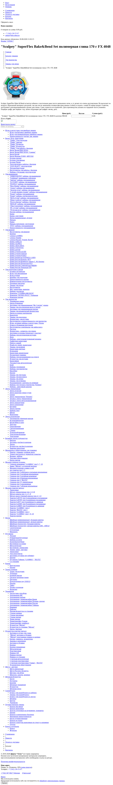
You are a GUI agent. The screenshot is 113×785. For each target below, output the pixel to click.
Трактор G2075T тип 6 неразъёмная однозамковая (28, 498)
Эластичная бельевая (17, 434)
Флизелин (13, 589)
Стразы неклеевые (17, 615)
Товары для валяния (17, 347)
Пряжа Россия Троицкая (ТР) (21, 267)
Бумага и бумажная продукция (21, 325)
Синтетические (15, 528)
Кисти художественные (18, 718)
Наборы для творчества (18, 369)
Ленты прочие (15, 408)
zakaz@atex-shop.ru (12, 35)
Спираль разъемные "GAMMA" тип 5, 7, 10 (26, 464)
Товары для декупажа (18, 375)
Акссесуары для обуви (18, 593)
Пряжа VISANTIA (17, 248)
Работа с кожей (15, 343)
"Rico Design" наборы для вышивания (24, 186)
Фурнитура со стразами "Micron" (22, 627)
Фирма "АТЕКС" (7, 41)
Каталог (8, 16)
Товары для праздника (18, 317)
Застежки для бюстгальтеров (20, 442)
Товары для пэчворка (18, 381)
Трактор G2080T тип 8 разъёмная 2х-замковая (27, 506)
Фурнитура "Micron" (17, 625)
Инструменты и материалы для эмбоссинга (26, 327)
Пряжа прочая (15, 250)
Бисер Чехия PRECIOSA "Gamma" (23, 152)
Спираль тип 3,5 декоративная (21, 482)
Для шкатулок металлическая (21, 363)
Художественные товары (14, 705)
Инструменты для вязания (19, 232)
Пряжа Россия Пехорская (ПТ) (21, 263)
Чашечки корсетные (17, 448)
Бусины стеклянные (17, 160)
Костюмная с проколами (19, 548)
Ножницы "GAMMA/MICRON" (22, 293)
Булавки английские (17, 271)
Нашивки (13, 607)
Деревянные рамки (17, 301)
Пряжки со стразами (17, 657)
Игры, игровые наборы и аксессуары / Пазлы (27, 323)
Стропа (12, 430)
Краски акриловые (17, 709)
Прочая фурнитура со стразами (21, 611)
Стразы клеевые (16, 613)
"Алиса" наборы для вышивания (22, 188)
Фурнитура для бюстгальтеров (21, 446)
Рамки (12, 222)
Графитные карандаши (18, 341)
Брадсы (12, 701)
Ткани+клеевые (11, 569)
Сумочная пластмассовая (19, 661)
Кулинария (14, 351)
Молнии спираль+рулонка (15, 462)
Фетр (12, 337)
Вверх (3, 777)
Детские (13, 536)
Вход (7, 3)
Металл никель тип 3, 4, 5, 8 (20, 494)
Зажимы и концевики (18, 641)
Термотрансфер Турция (18, 621)
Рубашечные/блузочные (19, 538)
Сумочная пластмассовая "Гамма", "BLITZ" (26, 663)
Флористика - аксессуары (19, 319)
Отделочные (14, 530)
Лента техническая (12, 416)
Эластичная (14, 436)
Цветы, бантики (16, 629)
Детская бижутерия (17, 168)
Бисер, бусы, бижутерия (14, 138)
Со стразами (14, 561)
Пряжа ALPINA (16, 244)
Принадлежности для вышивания (22, 228)
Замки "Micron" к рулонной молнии (23, 466)
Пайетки (13, 609)
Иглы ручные (15, 275)
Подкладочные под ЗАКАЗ (20, 581)
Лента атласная (15, 391)
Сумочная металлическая (19, 659)
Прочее (12, 373)
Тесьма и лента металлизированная (23, 401)
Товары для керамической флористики (24, 311)
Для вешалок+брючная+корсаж (21, 418)
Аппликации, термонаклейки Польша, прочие (27, 601)
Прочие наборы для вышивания (22, 212)
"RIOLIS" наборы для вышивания (22, 204)
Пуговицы (9, 534)
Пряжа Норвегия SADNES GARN (23, 258)
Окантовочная (15, 426)
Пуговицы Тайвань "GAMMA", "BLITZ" (25, 559)
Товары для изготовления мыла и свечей (25, 307)
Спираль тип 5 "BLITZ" (19, 480)
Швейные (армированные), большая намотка (27, 520)
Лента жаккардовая (17, 403)
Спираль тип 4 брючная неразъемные (24, 478)
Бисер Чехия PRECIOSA (19, 150)
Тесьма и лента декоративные (21, 399)
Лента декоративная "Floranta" (21, 397)
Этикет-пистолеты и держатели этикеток (25, 454)
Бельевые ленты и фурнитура (16, 438)
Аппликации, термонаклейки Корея (23, 599)
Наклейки (13, 371)
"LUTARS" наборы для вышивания (23, 182)
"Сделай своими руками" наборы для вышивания (28, 192)
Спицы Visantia (15, 238)
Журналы (13, 730)
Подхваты (13, 681)
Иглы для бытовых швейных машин (23, 132)
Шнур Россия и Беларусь (19, 671)
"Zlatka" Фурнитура (17, 146)
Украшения (9, 591)
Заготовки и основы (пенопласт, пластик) (25, 333)
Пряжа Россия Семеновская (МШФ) (23, 265)
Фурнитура (14, 687)
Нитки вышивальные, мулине (21, 218)
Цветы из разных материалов (21, 313)
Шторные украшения (18, 685)
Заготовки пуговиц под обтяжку (22, 556)
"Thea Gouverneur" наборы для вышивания (26, 206)
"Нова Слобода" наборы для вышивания (25, 200)
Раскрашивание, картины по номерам (24, 383)
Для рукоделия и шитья (14, 269)
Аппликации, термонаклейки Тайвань (24, 605)
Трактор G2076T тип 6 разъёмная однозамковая (27, 500)
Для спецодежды (16, 554)
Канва (12, 214)
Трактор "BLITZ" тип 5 (18, 510)
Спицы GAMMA (16, 236)
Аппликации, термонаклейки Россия (24, 603)
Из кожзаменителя (17, 420)
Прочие (12, 558)
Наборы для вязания (17, 367)
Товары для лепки (12, 64)
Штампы (13, 699)
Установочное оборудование (20, 665)
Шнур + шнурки (11, 667)
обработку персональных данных (52, 781)
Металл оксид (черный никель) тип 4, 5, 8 (25, 496)
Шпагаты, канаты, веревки (20, 675)
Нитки (7, 518)
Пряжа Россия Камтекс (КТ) (20, 259)
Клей (12, 365)
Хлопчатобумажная (17, 432)
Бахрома (13, 683)
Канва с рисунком (16, 216)
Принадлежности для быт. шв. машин (24, 136)
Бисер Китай (14, 154)
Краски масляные (16, 707)
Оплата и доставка (12, 14)
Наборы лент (15, 410)
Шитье (12, 412)
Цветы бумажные (16, 303)
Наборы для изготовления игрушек (23, 335)
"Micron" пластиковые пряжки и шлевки (25, 637)
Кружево (13, 407)
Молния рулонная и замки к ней (22, 468)
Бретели (13, 440)
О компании (10, 10)
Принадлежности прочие (19, 279)
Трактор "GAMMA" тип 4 (19, 508)
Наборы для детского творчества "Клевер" (26, 385)
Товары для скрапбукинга (19, 695)
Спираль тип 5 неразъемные (20, 484)
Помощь (8, 7)
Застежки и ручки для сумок (20, 633)
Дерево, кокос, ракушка (18, 550)
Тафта (12, 585)
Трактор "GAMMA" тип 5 (19, 512)
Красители (14, 315)
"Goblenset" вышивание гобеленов (23, 178)
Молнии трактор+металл (14, 488)
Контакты (9, 18)
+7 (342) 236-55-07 (15, 769)
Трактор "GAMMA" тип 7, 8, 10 (22, 514)
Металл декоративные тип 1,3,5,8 (22, 492)
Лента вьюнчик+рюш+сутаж (20, 393)
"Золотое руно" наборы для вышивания (25, 190)
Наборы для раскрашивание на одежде (24, 357)
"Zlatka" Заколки (16, 142)
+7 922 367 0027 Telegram (10, 773)
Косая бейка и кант (17, 422)
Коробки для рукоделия (18, 277)
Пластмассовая (15, 651)
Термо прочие (15, 619)
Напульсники (15, 565)
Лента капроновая (16, 405)
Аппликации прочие (17, 597)
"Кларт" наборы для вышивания (22, 194)
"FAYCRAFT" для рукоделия (21, 166)
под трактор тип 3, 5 (17, 470)
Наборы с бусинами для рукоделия (23, 172)
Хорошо (4, 783)
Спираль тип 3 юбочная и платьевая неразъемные (28, 472)
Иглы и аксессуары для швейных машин (20, 130)
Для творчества (11, 60)
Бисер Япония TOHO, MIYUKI (21, 156)
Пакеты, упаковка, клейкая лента (22, 452)
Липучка (13, 424)
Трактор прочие (16, 516)
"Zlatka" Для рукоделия (18, 140)
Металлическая (15, 649)
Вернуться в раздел (8, 124)
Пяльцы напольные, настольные (22, 224)
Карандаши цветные (17, 349)
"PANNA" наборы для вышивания (23, 184)
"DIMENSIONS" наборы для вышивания (25, 176)
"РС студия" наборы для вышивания (23, 208)
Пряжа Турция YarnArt (18, 254)
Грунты (12, 724)
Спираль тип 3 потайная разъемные (23, 476)
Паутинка (13, 579)
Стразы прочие (15, 617)
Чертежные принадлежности (20, 716)
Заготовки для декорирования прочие (24, 309)
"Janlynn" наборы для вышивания (22, 180)
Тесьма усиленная (16, 587)
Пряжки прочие (16, 655)
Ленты (12, 444)
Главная (8, 52)
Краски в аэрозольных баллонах (22, 714)
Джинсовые (14, 490)
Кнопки (13, 645)
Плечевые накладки (17, 283)
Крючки (13, 234)
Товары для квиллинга (18, 377)
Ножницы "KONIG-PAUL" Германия (24, 295)
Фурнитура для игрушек (19, 359)
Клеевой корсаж (16, 575)
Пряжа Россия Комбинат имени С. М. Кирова (27, 261)
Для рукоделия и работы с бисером (23, 164)
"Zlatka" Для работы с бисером (21, 148)
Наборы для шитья (17, 291)
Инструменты (15, 287)
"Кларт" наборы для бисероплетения (23, 196)
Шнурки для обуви (17, 673)
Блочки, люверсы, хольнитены (21, 639)
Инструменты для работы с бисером (23, 170)
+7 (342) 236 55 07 (12, 33)
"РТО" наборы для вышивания (21, 226)
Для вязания (9, 230)
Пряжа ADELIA (16, 242)
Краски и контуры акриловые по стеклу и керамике (29, 722)
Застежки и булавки (17, 643)
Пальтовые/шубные (17, 542)
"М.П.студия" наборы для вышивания (24, 198)
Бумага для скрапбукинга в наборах (23, 693)
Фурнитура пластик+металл (15, 631)
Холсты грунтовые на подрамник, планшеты (27, 710)
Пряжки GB (14, 653)
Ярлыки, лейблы (16, 456)
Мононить (14, 532)
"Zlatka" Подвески (17, 144)
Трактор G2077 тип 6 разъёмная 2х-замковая (26, 502)
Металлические (15, 546)
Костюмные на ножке (18, 544)
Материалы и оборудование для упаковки (21, 450)
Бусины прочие (15, 158)
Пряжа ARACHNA (17, 246)
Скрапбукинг (10, 691)
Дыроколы (14, 703)
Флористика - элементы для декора (23, 331)
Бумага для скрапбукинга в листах (23, 697)
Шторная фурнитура (13, 677)
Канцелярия (14, 361)
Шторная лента (15, 689)
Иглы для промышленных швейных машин (26, 134)
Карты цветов (15, 460)
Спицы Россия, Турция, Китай (21, 240)
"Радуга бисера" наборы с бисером (23, 202)
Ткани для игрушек (17, 571)
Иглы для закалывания (18, 273)
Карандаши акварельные (19, 353)
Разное (7, 563)
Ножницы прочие (16, 297)
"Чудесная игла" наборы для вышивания (25, 210)
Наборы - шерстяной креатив (21, 387)
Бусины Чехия (15, 162)
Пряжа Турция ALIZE (18, 252)
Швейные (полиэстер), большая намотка (25, 524)
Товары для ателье (17, 285)
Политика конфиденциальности (13, 761)
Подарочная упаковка (18, 355)
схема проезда (26, 767)
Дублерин (13, 573)
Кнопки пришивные (17, 647)
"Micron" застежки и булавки (20, 635)
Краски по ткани (16, 720)
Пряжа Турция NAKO (18, 256)
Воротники (14, 414)
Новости (8, 12)
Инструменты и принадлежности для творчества (28, 321)
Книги (12, 728)
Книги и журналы (12, 726)
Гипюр (12, 395)
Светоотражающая (17, 428)
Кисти (12, 679)
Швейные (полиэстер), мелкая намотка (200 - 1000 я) (29, 526)
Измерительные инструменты (21, 281)
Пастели (13, 329)
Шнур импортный (17, 669)
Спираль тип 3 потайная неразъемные (24, 474)
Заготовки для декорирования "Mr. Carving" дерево (29, 305)
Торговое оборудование (19, 458)
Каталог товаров (11, 56)
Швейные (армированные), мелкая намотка (26, 522)
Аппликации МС (16, 595)
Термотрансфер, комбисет (19, 623)
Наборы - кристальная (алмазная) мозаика (25, 339)
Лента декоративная (12, 389)
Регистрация (10, 5)
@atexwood (26, 773)
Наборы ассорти (16, 540)
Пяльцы (13, 220)
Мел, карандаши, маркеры (19, 289)
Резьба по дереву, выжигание (21, 345)
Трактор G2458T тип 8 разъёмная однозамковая (27, 504)
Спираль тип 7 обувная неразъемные (23, 486)
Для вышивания (11, 174)
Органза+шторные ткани (19, 577)
